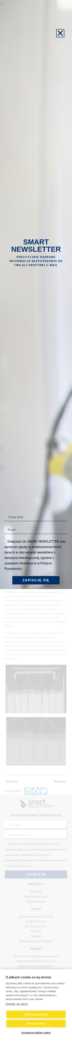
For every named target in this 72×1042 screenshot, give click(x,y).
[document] (36, 521)
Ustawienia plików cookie (36, 1032)
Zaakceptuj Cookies (36, 1014)
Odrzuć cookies (36, 1023)
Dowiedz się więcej (17, 1003)
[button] (60, 33)
